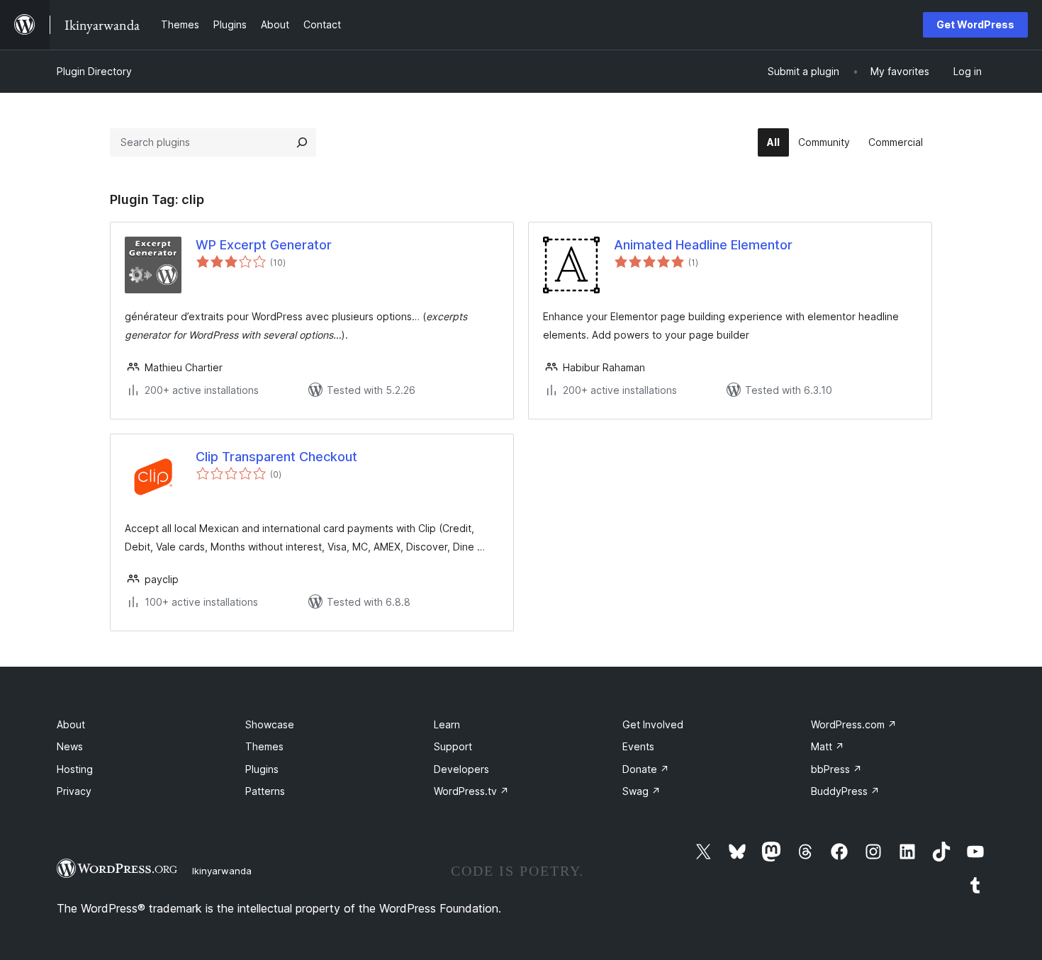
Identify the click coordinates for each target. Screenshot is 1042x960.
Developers (461, 769)
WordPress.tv (471, 791)
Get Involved (652, 724)
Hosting (75, 769)
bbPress (836, 769)
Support (453, 746)
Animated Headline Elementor (703, 244)
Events (638, 746)
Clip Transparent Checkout (276, 456)
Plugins (262, 769)
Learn (447, 724)
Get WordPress (975, 24)
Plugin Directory (94, 71)
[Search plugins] (302, 142)
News (70, 746)
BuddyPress (845, 791)
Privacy (74, 791)
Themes (264, 746)
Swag (641, 791)
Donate (645, 769)
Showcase (269, 724)
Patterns (265, 791)
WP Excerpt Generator (264, 244)
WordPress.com (854, 724)
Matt (827, 746)
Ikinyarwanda (222, 870)
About (71, 724)
